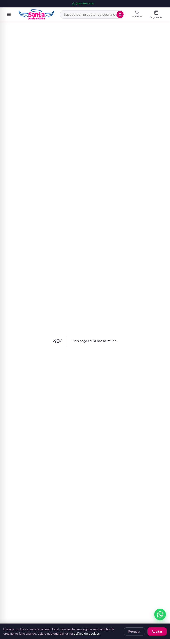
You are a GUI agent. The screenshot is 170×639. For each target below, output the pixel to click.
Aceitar (157, 631)
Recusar (134, 631)
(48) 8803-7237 (85, 3)
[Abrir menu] (9, 14)
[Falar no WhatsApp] (160, 614)
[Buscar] (120, 14)
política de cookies (87, 633)
